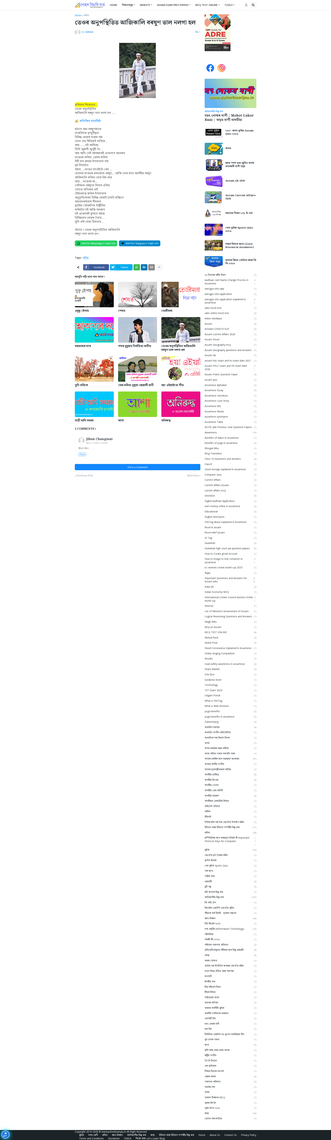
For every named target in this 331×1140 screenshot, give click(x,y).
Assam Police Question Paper (230, 374)
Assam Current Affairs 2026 (240, 197)
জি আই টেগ (230, 902)
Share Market (230, 669)
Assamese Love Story (230, 400)
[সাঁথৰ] (214, 149)
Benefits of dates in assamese (230, 437)
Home (78, 15)
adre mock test (230, 307)
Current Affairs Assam (230, 485)
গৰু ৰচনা (230, 870)
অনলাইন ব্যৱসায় (230, 727)
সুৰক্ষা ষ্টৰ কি (230, 1102)
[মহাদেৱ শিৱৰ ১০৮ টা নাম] (214, 213)
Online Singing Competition (230, 653)
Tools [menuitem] (228, 5)
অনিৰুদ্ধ (165, 420)
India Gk (230, 586)
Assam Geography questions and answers (230, 350)
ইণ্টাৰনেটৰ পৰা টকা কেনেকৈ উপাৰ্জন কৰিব (230, 822)
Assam (230, 323)
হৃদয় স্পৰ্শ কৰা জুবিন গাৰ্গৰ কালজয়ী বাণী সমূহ (239, 165)
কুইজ (230, 849)
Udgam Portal (230, 695)
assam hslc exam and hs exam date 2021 (230, 360)
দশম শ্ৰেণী (93, 1135)
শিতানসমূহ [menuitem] (127, 5)
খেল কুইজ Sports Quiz (230, 865)
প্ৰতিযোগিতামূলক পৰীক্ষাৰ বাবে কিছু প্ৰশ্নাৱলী (230, 949)
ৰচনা (230, 1044)
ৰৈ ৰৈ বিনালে (230, 1060)
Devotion (230, 495)
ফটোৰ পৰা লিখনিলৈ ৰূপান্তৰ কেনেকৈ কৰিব (230, 965)
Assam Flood (230, 339)
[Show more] (159, 267)
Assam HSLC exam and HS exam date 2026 (230, 367)
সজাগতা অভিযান (230, 1081)
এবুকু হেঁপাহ (82, 311)
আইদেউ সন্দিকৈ (230, 806)
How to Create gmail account (230, 553)
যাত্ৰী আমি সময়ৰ (84, 420)
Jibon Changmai (99, 439)
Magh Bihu (230, 621)
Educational (230, 511)
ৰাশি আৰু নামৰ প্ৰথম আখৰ (230, 1050)
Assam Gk (230, 355)
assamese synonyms (230, 416)
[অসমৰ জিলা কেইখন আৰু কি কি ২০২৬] (214, 262)
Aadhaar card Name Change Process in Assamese (230, 281)
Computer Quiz (230, 474)
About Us (215, 1135)
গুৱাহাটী (230, 881)
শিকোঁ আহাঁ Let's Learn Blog (150, 1138)
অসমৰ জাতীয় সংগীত (230, 764)
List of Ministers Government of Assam (230, 611)
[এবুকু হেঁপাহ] (94, 294)
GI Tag (230, 537)
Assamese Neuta (230, 411)
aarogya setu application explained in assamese (230, 301)
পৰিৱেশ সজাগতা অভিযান (230, 944)
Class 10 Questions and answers (230, 458)
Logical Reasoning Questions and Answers (230, 616)
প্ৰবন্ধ (230, 955)
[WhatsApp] (136, 267)
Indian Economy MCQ (230, 592)
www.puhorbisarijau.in (114, 1131)
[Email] (151, 267)
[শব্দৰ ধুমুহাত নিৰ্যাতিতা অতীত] (137, 330)
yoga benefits (230, 711)
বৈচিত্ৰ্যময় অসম (230, 997)
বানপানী (230, 976)
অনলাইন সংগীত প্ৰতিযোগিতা (230, 732)
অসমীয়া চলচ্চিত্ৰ (230, 774)
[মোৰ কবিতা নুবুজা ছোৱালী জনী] (137, 369)
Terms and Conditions (91, 1138)
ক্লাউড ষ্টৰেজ (230, 860)
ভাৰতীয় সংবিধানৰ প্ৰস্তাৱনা (230, 1013)
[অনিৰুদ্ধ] (180, 404)
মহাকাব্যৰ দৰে (83, 346)
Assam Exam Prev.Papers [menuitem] (172, 5)
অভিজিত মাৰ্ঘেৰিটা (90, 120)
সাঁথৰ (228, 148)
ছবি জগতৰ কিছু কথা (230, 892)
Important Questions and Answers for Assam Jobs (230, 579)
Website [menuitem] (145, 5)
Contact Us (230, 1135)
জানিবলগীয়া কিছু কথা (230, 897)
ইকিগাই (230, 816)
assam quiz (230, 379)
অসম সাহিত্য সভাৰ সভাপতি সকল (230, 753)
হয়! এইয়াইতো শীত (172, 385)
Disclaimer (114, 1138)
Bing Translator (230, 453)
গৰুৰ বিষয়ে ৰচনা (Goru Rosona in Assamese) (239, 246)
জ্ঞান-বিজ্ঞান (230, 918)
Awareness (230, 432)
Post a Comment (138, 467)
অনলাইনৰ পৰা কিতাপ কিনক (230, 737)
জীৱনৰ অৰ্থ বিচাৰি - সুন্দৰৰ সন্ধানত (230, 913)
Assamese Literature (230, 395)
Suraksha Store (230, 679)
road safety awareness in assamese (230, 664)
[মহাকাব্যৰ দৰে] (94, 330)
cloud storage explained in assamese (230, 469)
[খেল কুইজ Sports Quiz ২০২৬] (214, 230)
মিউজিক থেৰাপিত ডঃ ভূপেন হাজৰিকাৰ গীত (230, 1034)
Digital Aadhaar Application (230, 501)
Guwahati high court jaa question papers (230, 548)
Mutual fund (230, 637)
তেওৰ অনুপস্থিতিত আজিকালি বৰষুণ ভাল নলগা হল (178, 348)
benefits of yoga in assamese (230, 443)
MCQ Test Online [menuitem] (206, 5)
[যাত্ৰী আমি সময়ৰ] (94, 404)
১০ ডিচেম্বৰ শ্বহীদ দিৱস (230, 274)
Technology (230, 685)
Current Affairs (230, 479)
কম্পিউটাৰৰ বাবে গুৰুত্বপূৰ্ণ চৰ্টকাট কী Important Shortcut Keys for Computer (230, 841)
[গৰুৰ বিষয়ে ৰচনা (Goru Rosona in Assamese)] (214, 246)
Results (230, 658)
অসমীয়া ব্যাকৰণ (230, 795)
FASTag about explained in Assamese (230, 522)
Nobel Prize (230, 642)
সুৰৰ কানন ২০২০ (230, 1108)
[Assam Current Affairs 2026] (214, 197)
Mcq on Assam (230, 627)
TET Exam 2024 (230, 690)
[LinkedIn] (144, 267)
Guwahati (230, 543)
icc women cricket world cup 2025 (230, 567)
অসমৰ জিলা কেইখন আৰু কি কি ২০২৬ (240, 262)
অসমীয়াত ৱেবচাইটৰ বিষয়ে (230, 800)
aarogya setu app (230, 288)
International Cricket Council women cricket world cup (230, 599)
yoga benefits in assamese (230, 716)
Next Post (193, 475)
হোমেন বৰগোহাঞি (230, 1118)
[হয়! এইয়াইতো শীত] (180, 369)
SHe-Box (230, 674)
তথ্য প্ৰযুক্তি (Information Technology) (230, 928)
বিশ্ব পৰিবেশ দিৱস (230, 986)
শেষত (121, 311)
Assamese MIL (230, 406)
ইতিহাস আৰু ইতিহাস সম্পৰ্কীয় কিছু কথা (230, 827)
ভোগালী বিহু (230, 1018)
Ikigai (230, 572)
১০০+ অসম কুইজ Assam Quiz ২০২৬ (239, 132)
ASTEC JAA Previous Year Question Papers (230, 427)
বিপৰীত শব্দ (230, 981)
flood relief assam (230, 532)
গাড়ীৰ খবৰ (230, 876)
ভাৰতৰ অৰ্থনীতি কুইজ (230, 1007)
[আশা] (137, 404)
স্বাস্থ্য (230, 1113)
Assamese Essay (230, 390)
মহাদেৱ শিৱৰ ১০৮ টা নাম (239, 213)
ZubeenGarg (230, 721)
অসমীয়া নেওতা (230, 785)
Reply (82, 454)
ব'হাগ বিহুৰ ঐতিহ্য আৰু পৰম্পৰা (230, 971)
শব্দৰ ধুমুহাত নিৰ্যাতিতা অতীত (134, 346)
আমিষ (230, 811)
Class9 (230, 464)
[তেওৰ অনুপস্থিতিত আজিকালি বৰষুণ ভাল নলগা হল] (180, 330)
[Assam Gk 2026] (214, 181)
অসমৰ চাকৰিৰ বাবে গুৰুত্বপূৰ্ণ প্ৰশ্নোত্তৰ (230, 758)
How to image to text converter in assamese (230, 560)
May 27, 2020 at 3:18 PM (96, 443)
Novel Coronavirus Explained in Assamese (230, 648)
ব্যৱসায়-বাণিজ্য (230, 1002)
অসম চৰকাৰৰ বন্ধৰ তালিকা (230, 748)
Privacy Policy (248, 1135)
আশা (121, 420)
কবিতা (86, 15)
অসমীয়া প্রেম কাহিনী (230, 790)
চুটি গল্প (230, 886)
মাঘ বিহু (230, 1028)
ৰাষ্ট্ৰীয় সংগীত (230, 1055)
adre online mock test (230, 313)
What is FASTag (230, 700)
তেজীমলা (166, 311)
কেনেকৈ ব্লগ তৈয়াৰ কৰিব (230, 855)
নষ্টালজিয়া (230, 934)
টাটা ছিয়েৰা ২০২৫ (230, 923)
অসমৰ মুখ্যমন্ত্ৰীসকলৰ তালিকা (230, 769)
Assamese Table (230, 422)
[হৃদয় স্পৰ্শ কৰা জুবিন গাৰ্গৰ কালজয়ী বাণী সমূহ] (214, 165)
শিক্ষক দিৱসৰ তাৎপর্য (230, 1071)
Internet (230, 605)
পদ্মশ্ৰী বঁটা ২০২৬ (230, 939)
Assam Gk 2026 (235, 181)
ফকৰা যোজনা (230, 960)
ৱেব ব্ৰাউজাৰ (230, 1065)
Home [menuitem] (113, 5)
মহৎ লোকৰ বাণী (230, 1023)
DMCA (127, 1138)
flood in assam (230, 527)
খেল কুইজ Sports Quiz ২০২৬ (239, 229)
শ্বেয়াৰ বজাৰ (230, 1076)
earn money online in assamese (230, 506)
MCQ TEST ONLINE (230, 632)
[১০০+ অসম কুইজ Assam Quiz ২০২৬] (214, 132)
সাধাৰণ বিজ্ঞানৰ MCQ (230, 1097)
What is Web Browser (230, 706)
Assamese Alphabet (230, 385)
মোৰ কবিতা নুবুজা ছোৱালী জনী (136, 385)
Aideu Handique (230, 318)
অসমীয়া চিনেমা (230, 779)
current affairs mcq (230, 490)
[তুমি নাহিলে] (94, 369)
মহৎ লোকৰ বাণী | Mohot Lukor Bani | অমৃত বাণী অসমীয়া (229, 118)
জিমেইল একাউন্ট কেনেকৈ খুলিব (230, 907)
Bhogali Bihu (230, 448)
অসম (230, 743)
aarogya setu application (230, 294)
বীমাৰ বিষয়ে (230, 992)
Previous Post (85, 475)
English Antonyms (230, 516)
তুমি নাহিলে (81, 385)
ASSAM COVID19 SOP (230, 329)
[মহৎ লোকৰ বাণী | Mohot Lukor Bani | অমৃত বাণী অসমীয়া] (230, 93)
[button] (246, 5)
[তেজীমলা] (180, 294)
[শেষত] (137, 294)
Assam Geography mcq (230, 344)
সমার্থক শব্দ (230, 1087)
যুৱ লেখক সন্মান (230, 1039)
